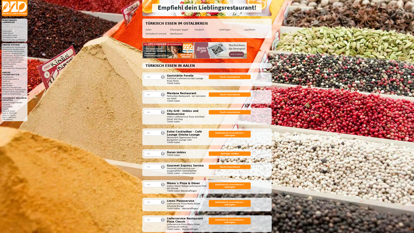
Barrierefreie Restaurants (14, 90)
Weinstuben (7, 85)
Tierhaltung (7, 119)
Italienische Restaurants (13, 49)
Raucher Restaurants (12, 88)
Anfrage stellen (230, 153)
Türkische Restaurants (12, 54)
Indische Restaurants (11, 62)
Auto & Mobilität (9, 113)
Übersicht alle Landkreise (13, 40)
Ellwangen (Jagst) (179, 29)
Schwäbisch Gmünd (156, 34)
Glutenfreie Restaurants (13, 92)
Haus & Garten (9, 115)
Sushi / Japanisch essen (13, 60)
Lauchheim (249, 29)
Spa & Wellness (9, 117)
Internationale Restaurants (14, 68)
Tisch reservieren (230, 77)
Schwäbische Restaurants (14, 47)
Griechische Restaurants (13, 51)
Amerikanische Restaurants (9, 65)
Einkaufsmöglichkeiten (12, 103)
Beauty (5, 109)
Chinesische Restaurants (13, 56)
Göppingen (7, 31)
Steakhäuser (8, 77)
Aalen (149, 29)
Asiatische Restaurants (12, 58)
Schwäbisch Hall (9, 37)
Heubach (199, 29)
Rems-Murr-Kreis (9, 35)
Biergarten (7, 83)
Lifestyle (6, 105)
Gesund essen (8, 111)
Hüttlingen (224, 29)
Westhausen (176, 34)
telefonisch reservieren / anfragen (229, 134)
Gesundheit (7, 107)
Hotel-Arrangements (11, 94)
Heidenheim (7, 33)
